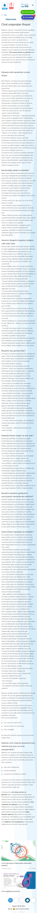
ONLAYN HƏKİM (29, 12)
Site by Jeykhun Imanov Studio (18, 909)
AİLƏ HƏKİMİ (29, 17)
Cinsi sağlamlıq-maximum (10, 891)
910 (24, 6)
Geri (5, 15)
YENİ (34, 15)
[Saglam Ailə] (5, 6)
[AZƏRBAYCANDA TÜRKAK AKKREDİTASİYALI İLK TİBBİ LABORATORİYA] (11, 6)
